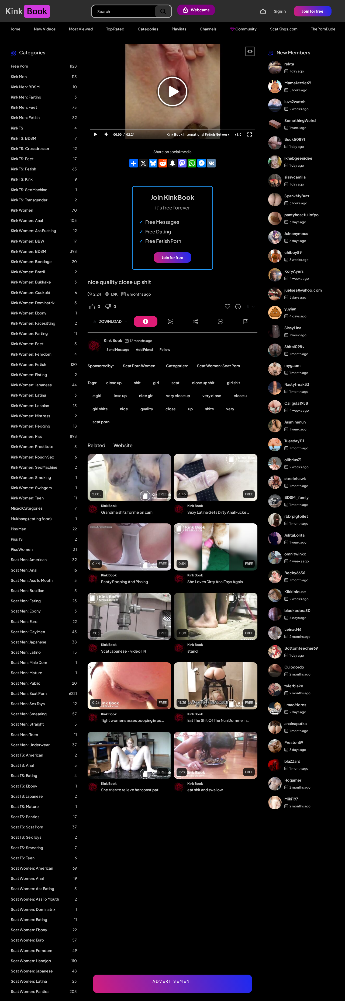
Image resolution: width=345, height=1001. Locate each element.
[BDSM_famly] (275, 501)
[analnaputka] (275, 727)
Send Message (117, 350)
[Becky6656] (275, 576)
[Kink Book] (94, 345)
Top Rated (115, 28)
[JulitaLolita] (275, 538)
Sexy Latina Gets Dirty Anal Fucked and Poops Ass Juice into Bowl (218, 512)
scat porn (100, 421)
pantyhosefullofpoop (303, 214)
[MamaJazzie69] (275, 86)
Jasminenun (295, 421)
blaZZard (292, 761)
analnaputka (295, 723)
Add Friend (144, 350)
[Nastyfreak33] (275, 388)
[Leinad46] (275, 633)
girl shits (100, 408)
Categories (148, 28)
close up (114, 382)
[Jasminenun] (275, 425)
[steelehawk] (275, 482)
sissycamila (295, 176)
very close (211, 395)
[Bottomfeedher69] (275, 652)
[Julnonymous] (275, 237)
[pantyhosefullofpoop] (275, 218)
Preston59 (293, 742)
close (170, 408)
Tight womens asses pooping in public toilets (132, 720)
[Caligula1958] (275, 407)
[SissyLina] (275, 331)
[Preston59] (275, 746)
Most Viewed (81, 28)
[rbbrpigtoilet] (275, 520)
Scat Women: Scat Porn (218, 365)
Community (246, 28)
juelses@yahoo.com (303, 290)
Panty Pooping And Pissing (124, 581)
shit (137, 382)
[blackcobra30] (275, 614)
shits (209, 408)
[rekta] (275, 67)
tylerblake (293, 685)
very (230, 408)
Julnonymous (296, 233)
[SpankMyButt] (275, 199)
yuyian (290, 308)
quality (146, 408)
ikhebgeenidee (298, 158)
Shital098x (294, 346)
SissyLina (292, 327)
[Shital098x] (275, 350)
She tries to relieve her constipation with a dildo (132, 789)
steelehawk (295, 478)
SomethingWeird (300, 120)
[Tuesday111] (275, 444)
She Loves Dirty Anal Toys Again (215, 581)
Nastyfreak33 (296, 384)
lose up (120, 395)
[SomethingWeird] (275, 124)
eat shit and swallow (205, 789)
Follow (165, 350)
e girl (96, 395)
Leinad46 (292, 629)
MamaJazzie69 (297, 82)
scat (175, 382)
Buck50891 (294, 139)
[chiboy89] (275, 256)
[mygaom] (275, 369)
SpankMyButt (296, 195)
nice (124, 408)
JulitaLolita (294, 535)
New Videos (45, 28)
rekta (289, 63)
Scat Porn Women (139, 365)
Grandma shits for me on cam (127, 512)
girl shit (233, 382)
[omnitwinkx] (275, 557)
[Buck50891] (275, 143)
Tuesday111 (294, 440)
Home (14, 28)
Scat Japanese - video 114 (123, 651)
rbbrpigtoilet (296, 516)
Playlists (179, 28)
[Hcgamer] (275, 783)
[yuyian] (275, 312)
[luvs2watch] (275, 105)
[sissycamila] (275, 180)
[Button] (145, 321)
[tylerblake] (275, 689)
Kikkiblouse (295, 591)
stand (192, 651)
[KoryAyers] (275, 275)
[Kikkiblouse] (275, 595)
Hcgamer (292, 780)
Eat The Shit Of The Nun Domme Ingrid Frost (218, 720)
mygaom (292, 365)
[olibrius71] (275, 463)
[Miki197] (275, 802)
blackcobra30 (297, 610)
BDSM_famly (296, 497)
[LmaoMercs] (275, 708)
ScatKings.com (284, 28)
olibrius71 (293, 459)
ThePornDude (323, 28)
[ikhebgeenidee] (275, 162)
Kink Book (113, 340)
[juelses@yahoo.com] (275, 293)
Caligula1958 (296, 403)
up (190, 408)
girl (156, 382)
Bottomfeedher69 (301, 648)
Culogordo (294, 666)
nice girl (146, 395)
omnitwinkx (295, 553)
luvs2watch (294, 101)
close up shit (203, 382)
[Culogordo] (275, 670)
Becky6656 (294, 572)
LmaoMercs (295, 704)
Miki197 (291, 798)
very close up (178, 395)
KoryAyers (293, 271)
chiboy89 (293, 252)
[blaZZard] (275, 765)
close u (240, 395)
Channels (208, 28)
